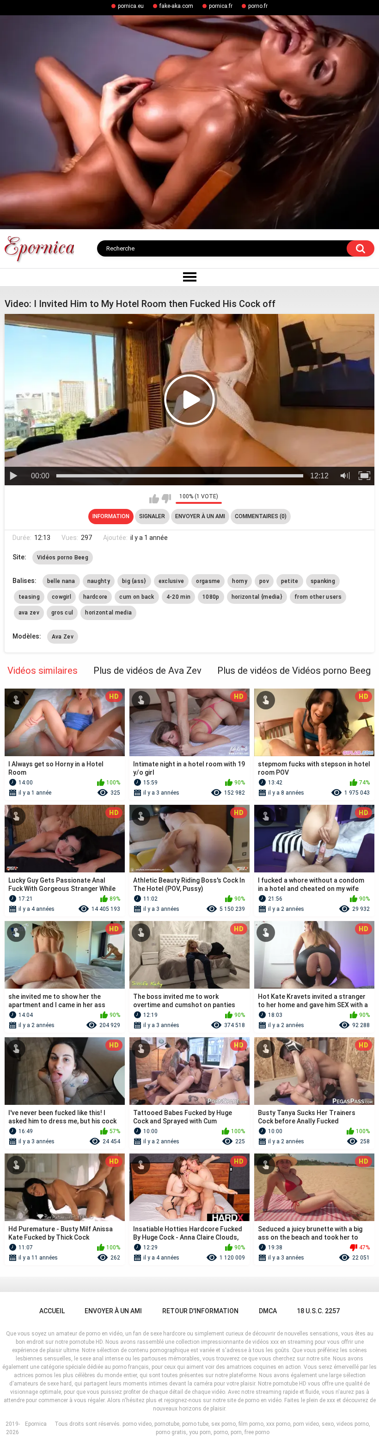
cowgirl (61, 597)
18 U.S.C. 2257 (318, 1311)
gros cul (62, 612)
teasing (29, 597)
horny (239, 581)
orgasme (208, 581)
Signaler (152, 516)
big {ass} (134, 581)
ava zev (28, 612)
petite (290, 581)
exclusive (171, 581)
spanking (323, 581)
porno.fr (258, 6)
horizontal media (108, 612)
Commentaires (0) (261, 516)
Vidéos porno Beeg (62, 557)
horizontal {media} (257, 597)
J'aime (154, 498)
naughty (98, 581)
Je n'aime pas (166, 498)
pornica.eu (131, 6)
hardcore (95, 597)
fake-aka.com (176, 6)
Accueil (52, 1311)
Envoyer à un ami (200, 516)
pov (264, 581)
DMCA (268, 1311)
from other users (318, 597)
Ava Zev (62, 636)
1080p (211, 597)
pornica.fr (220, 6)
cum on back (136, 597)
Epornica (36, 1424)
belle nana (61, 581)
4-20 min (178, 597)
